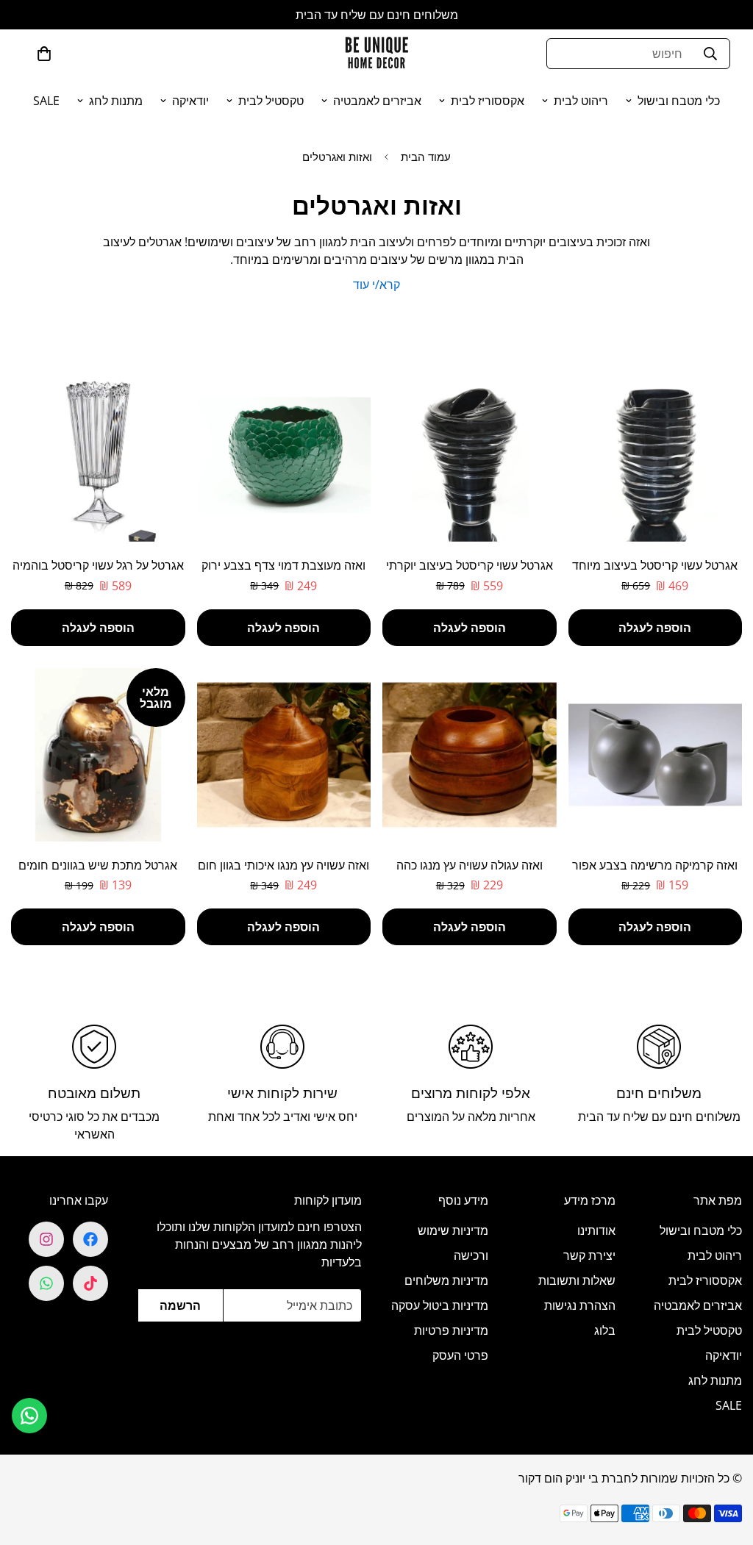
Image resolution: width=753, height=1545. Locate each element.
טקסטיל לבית (271, 101)
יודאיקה (190, 101)
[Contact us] (29, 1415)
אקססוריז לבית (487, 101)
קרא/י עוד (376, 284)
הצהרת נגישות (579, 1305)
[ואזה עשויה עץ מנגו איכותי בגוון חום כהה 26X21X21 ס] (284, 755)
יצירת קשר (589, 1255)
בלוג (604, 1330)
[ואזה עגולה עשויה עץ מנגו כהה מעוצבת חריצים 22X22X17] (469, 755)
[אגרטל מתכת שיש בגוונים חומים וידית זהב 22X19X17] (98, 755)
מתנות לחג (116, 101)
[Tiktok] (90, 1283)
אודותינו (596, 1230)
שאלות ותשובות (576, 1280)
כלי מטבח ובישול (679, 101)
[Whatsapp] (46, 1283)
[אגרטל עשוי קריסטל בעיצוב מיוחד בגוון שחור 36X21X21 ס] (655, 455)
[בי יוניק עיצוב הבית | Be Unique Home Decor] (376, 53)
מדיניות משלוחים (446, 1280)
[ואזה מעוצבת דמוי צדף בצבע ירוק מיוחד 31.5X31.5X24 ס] (284, 455)
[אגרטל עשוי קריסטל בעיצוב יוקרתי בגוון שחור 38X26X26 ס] (469, 455)
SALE (46, 101)
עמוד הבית (426, 156)
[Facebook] (90, 1239)
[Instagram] (46, 1239)
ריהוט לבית (581, 101)
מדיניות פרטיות (451, 1330)
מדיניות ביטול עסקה (439, 1305)
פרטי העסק (460, 1355)
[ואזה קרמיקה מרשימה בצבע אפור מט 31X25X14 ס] (655, 755)
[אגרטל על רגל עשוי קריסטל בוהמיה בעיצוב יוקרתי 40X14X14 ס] (98, 455)
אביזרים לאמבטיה (377, 101)
